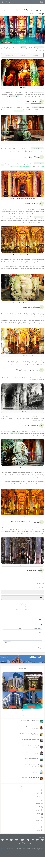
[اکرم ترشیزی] (43, 14)
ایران (18, 843)
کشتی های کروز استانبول (14, 433)
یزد (6, 840)
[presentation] (42, 684)
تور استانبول (22, 55)
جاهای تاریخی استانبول (19, 111)
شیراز (11, 840)
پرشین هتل (3, 848)
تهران (37, 840)
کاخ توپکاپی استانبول (14, 166)
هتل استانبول (35, 55)
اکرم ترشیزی (39, 13)
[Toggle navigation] (2, 2)
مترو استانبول (8, 431)
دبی (32, 840)
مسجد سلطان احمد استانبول (25, 166)
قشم (27, 843)
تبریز (2, 840)
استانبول (22, 840)
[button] (26, 713)
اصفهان (16, 840)
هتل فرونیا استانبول (9, 55)
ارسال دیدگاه (7, 642)
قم (31, 843)
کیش (28, 840)
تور (13, 843)
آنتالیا (23, 843)
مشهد (42, 840)
